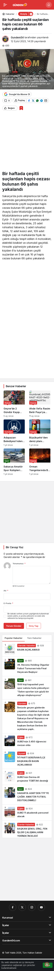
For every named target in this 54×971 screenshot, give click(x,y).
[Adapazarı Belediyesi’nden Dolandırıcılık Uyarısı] (14, 432)
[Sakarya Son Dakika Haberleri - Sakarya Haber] (20, 4)
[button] (31, 14)
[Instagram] (31, 907)
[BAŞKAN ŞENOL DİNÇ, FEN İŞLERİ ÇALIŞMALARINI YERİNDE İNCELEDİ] (27, 829)
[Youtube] (41, 907)
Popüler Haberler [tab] (13, 638)
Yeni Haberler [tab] (34, 638)
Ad (6, 590)
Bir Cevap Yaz (14, 547)
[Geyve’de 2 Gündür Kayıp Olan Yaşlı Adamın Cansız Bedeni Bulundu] (14, 403)
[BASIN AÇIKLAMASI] (27, 649)
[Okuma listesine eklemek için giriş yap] (21, 108)
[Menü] (5, 5)
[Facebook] (12, 907)
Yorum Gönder (13, 626)
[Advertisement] (27, 142)
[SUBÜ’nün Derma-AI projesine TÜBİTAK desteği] (27, 777)
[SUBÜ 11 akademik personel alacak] (27, 812)
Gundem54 (17, 37)
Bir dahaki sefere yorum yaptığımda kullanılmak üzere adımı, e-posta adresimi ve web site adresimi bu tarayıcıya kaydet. (28, 616)
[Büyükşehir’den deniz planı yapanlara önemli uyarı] (39, 432)
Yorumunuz (19, 563)
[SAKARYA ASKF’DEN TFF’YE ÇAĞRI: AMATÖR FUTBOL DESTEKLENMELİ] (27, 794)
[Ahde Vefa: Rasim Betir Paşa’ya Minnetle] (39, 403)
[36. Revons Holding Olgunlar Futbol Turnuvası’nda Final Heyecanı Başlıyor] (27, 666)
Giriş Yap (33, 626)
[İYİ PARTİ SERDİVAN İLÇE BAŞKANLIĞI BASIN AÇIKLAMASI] (27, 759)
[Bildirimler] (49, 5)
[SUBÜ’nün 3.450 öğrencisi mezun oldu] (27, 741)
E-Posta (8, 603)
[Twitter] (22, 907)
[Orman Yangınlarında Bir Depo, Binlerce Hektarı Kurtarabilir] (39, 461)
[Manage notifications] (47, 964)
